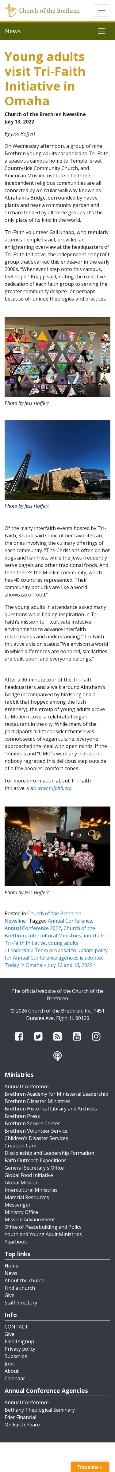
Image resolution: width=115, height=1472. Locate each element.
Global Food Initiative (29, 1175)
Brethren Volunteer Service (36, 1130)
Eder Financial (20, 1417)
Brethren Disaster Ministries (38, 1101)
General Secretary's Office (34, 1167)
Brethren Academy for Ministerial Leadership (56, 1093)
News (11, 1273)
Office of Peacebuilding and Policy (43, 1226)
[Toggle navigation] (101, 10)
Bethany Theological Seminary (40, 1409)
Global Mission (22, 1182)
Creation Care (20, 1145)
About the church (24, 1280)
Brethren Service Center (32, 1123)
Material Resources (27, 1197)
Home (11, 1265)
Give (9, 1295)
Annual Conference (70, 920)
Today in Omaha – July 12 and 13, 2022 (49, 965)
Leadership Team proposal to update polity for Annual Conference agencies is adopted (56, 954)
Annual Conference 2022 (33, 928)
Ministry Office (21, 1212)
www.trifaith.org (54, 788)
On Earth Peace (22, 1424)
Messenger (18, 1204)
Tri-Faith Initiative (25, 943)
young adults (63, 943)
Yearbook (16, 1241)
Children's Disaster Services (36, 1138)
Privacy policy (20, 1348)
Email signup (19, 1341)
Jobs (10, 1363)
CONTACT (16, 1326)
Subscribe (16, 1356)
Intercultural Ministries (54, 935)
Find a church (20, 1287)
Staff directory (21, 1302)
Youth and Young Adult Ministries (43, 1234)
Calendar (15, 1378)
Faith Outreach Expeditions (36, 1160)
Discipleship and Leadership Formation (49, 1153)
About (12, 1371)
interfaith (94, 935)
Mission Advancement (30, 1219)
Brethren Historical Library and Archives (51, 1108)
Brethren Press (22, 1116)
